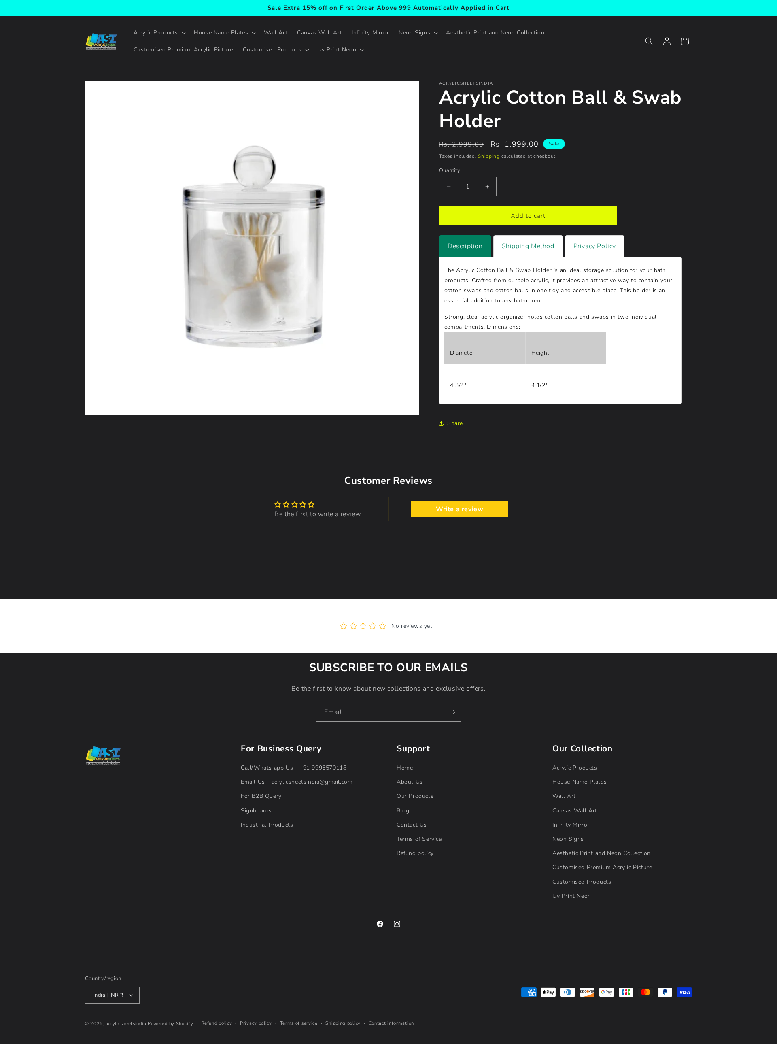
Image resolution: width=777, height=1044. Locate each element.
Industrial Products (267, 825)
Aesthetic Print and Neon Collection (601, 853)
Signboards (256, 810)
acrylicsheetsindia (126, 1024)
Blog (403, 810)
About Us (410, 782)
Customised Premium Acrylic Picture (602, 867)
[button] (159, 32)
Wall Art (564, 796)
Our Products (415, 796)
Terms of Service (419, 839)
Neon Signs (568, 839)
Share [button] (455, 423)
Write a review (459, 509)
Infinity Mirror (571, 825)
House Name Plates (579, 782)
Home (405, 768)
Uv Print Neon (571, 896)
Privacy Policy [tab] (594, 246)
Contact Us (412, 825)
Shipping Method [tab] (528, 246)
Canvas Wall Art (574, 810)
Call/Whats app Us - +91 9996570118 (293, 768)
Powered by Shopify (170, 1024)
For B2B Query (261, 796)
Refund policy (415, 853)
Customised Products (581, 882)
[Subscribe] (452, 712)
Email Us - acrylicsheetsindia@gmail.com (296, 782)
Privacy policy (256, 1023)
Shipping (489, 156)
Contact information (391, 1023)
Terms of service (299, 1023)
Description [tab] (465, 246)
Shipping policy (343, 1023)
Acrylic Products (574, 768)
